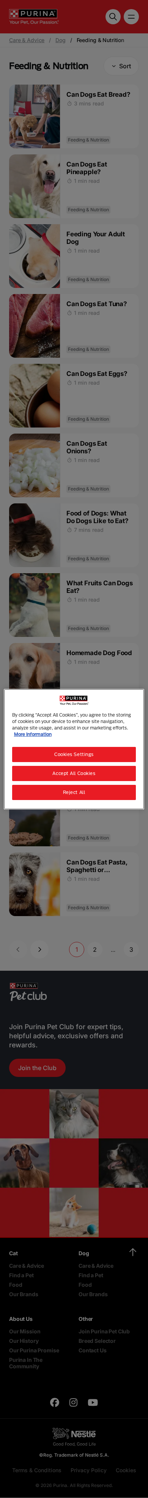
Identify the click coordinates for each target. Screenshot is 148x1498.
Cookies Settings (74, 754)
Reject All (74, 792)
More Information (33, 734)
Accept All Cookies (73, 773)
